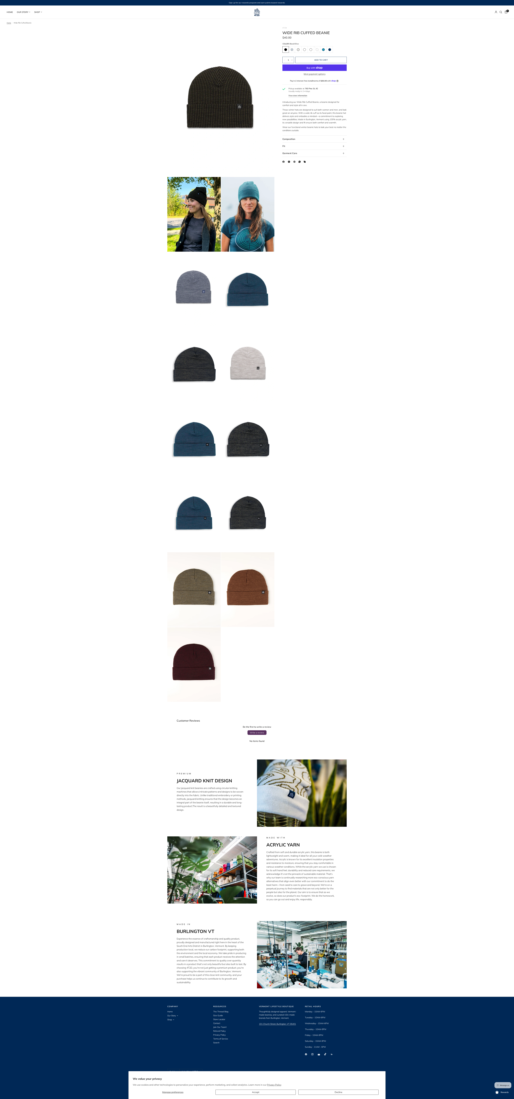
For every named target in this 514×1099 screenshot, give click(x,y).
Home (10, 12)
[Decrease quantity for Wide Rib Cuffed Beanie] (285, 60)
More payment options (314, 74)
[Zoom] (268, 32)
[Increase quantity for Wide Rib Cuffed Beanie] (292, 60)
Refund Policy (219, 1031)
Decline (338, 1092)
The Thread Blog (220, 1011)
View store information (297, 95)
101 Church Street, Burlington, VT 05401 (277, 1024)
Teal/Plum (323, 49)
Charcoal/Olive (317, 49)
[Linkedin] (334, 1054)
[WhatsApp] (300, 161)
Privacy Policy (274, 1084)
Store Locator (219, 1019)
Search (216, 1042)
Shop (37, 12)
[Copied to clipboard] (305, 161)
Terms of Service (220, 1038)
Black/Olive (285, 49)
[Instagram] (314, 1054)
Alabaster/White (298, 49)
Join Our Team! (219, 1027)
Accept (255, 1092)
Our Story (22, 12)
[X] (289, 161)
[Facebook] (284, 161)
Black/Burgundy (311, 49)
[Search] (500, 12)
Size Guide (218, 1015)
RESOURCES (219, 1006)
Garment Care (289, 153)
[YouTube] (321, 1055)
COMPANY (172, 1006)
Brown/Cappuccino (304, 49)
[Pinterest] (295, 161)
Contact (216, 1023)
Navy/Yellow (329, 49)
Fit (283, 146)
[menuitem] (11, 12)
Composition (288, 139)
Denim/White (292, 49)
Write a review (257, 732)
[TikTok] (327, 1054)
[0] (505, 12)
